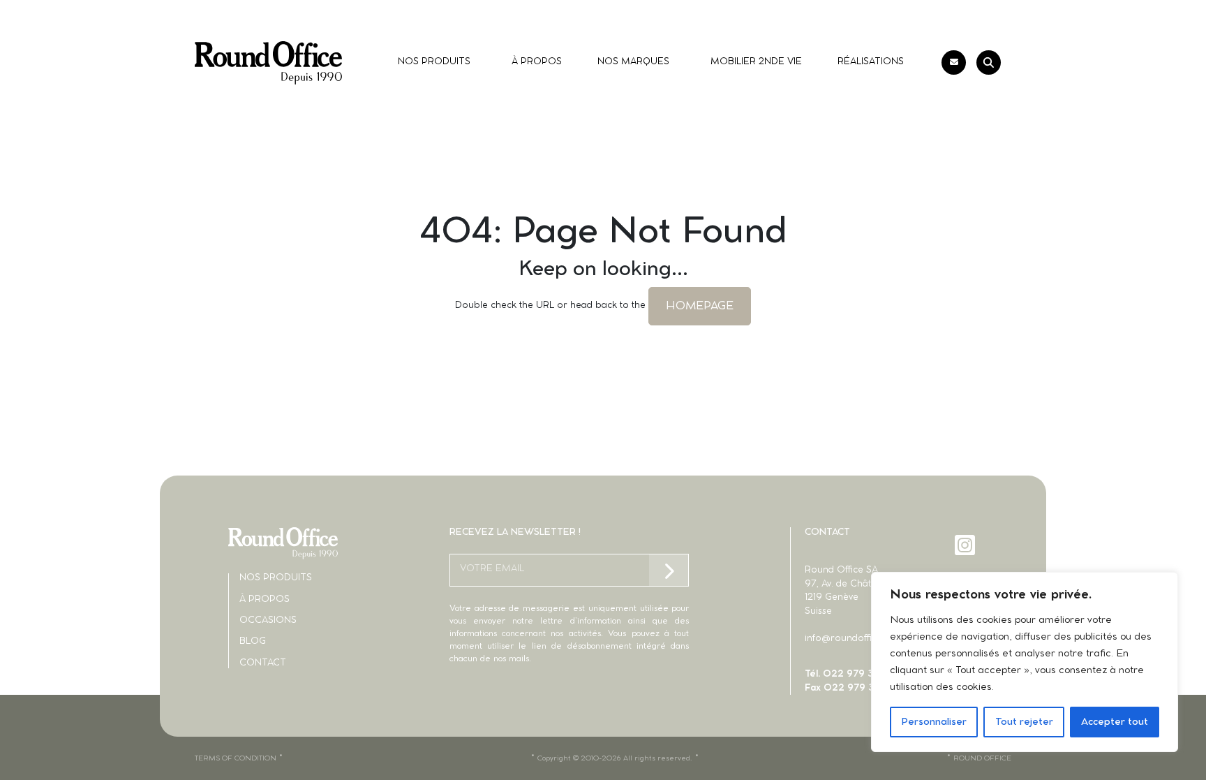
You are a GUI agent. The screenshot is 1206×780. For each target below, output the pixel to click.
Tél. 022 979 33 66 (849, 674)
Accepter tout (1114, 722)
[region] (1024, 662)
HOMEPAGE (700, 305)
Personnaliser (934, 722)
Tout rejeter (1024, 722)
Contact (262, 663)
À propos (264, 599)
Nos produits (275, 577)
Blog (252, 641)
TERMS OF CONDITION (235, 758)
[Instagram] (966, 545)
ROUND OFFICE (982, 758)
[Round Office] (268, 62)
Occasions (268, 620)
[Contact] (953, 62)
